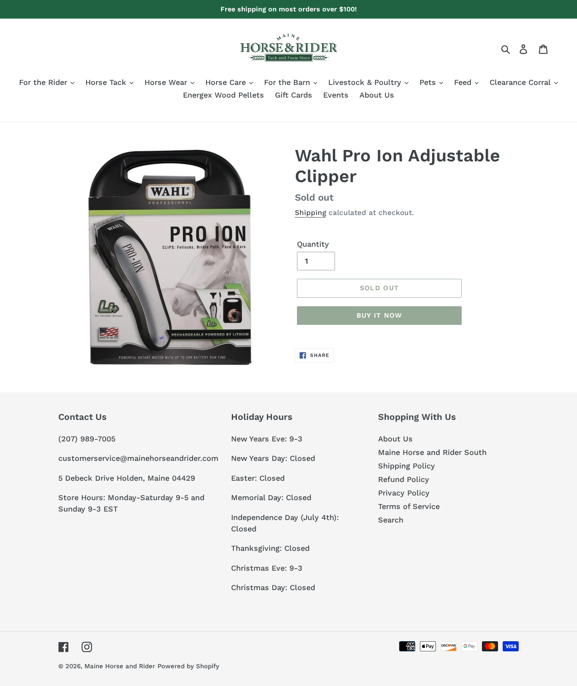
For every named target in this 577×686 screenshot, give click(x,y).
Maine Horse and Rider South (432, 452)
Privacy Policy (404, 492)
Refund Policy (403, 479)
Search (390, 519)
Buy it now (380, 315)
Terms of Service (409, 506)
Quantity (313, 244)
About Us (395, 438)
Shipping (310, 212)
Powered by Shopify (188, 666)
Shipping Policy (406, 465)
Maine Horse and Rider (119, 666)
